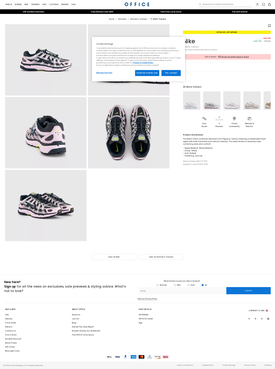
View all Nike (114, 257)
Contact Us (10, 331)
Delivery (8, 318)
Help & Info (10, 309)
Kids (44, 4)
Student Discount (13, 339)
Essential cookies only (147, 73)
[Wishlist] (262, 4)
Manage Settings (104, 73)
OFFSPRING (144, 314)
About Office (78, 309)
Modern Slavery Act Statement (86, 331)
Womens (122, 19)
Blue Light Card (12, 351)
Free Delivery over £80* (102, 11)
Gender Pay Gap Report (83, 327)
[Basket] (268, 4)
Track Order (10, 323)
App (140, 323)
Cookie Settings (228, 365)
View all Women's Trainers (161, 257)
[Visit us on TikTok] (269, 319)
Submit (248, 290)
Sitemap (268, 365)
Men (26, 4)
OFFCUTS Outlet (146, 318)
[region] (138, 59)
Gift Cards (10, 347)
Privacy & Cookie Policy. (143, 63)
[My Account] (256, 4)
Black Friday (11, 343)
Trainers (35, 4)
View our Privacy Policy (147, 298)
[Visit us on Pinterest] (256, 319)
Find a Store (10, 335)
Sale (73, 4)
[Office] (137, 4)
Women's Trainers (138, 19)
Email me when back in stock (235, 57)
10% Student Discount (33, 11)
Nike (189, 41)
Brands (65, 4)
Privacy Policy (250, 365)
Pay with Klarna (239, 11)
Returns (8, 327)
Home (111, 19)
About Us (76, 314)
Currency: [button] (256, 310)
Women (18, 4)
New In (9, 4)
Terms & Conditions (185, 365)
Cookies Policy (207, 365)
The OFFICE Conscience (83, 335)
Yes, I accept (171, 73)
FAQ (7, 314)
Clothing (53, 4)
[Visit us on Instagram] (262, 319)
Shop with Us (145, 309)
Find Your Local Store (171, 11)
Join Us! (75, 318)
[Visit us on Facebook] (250, 319)
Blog (74, 323)
